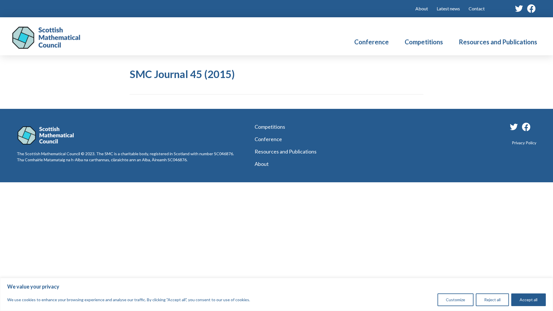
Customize (455, 299)
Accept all (528, 299)
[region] (276, 294)
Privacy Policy (524, 142)
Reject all (492, 299)
